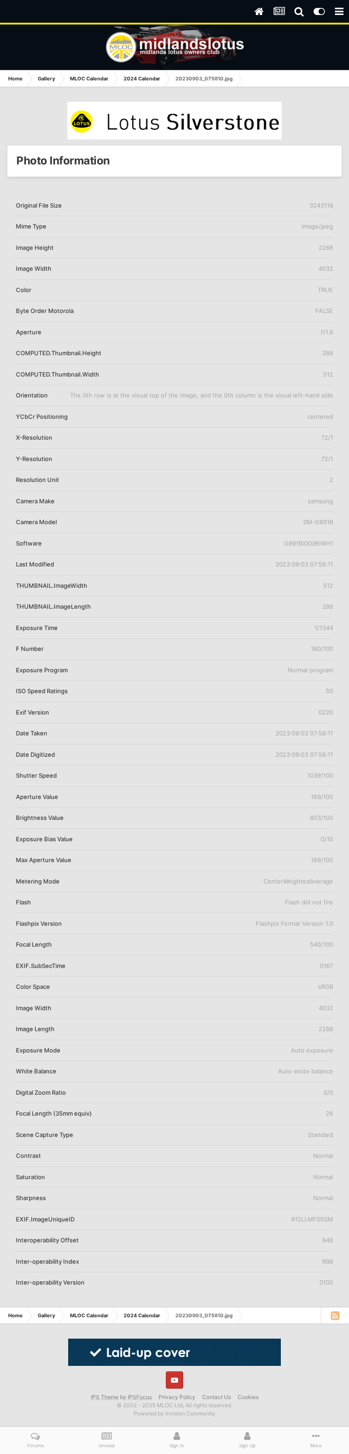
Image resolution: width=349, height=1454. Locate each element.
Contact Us (216, 1397)
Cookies (248, 1397)
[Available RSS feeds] (335, 1315)
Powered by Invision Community (174, 1413)
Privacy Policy (177, 1397)
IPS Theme (105, 1397)
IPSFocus (140, 1397)
